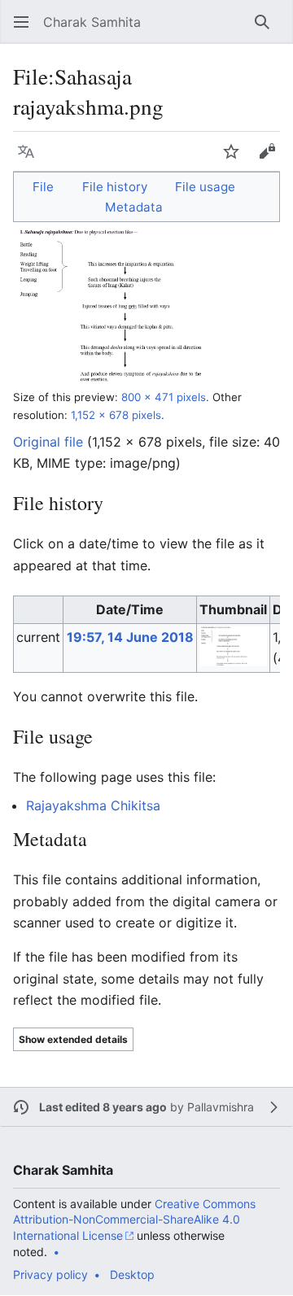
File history (114, 186)
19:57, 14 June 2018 (130, 637)
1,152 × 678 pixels (116, 414)
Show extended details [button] (73, 1039)
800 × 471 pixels (163, 397)
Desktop (132, 1274)
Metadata (134, 207)
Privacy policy (50, 1274)
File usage (205, 186)
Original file (48, 442)
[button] (21, 22)
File (43, 186)
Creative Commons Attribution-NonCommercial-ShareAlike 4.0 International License (134, 1219)
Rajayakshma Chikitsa (93, 805)
